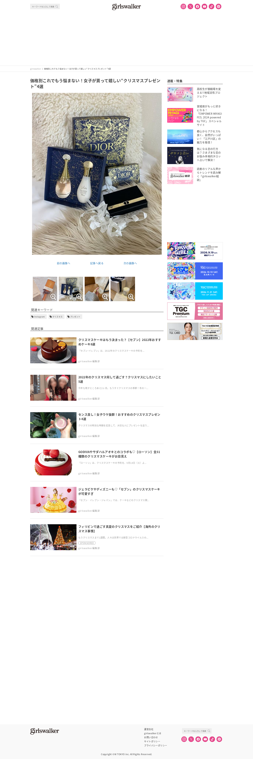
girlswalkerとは (152, 733)
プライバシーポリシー (155, 745)
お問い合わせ (151, 737)
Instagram (39, 316)
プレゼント (75, 316)
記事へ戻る (97, 263)
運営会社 (148, 729)
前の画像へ (63, 263)
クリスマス (57, 316)
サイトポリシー (152, 741)
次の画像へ (130, 263)
